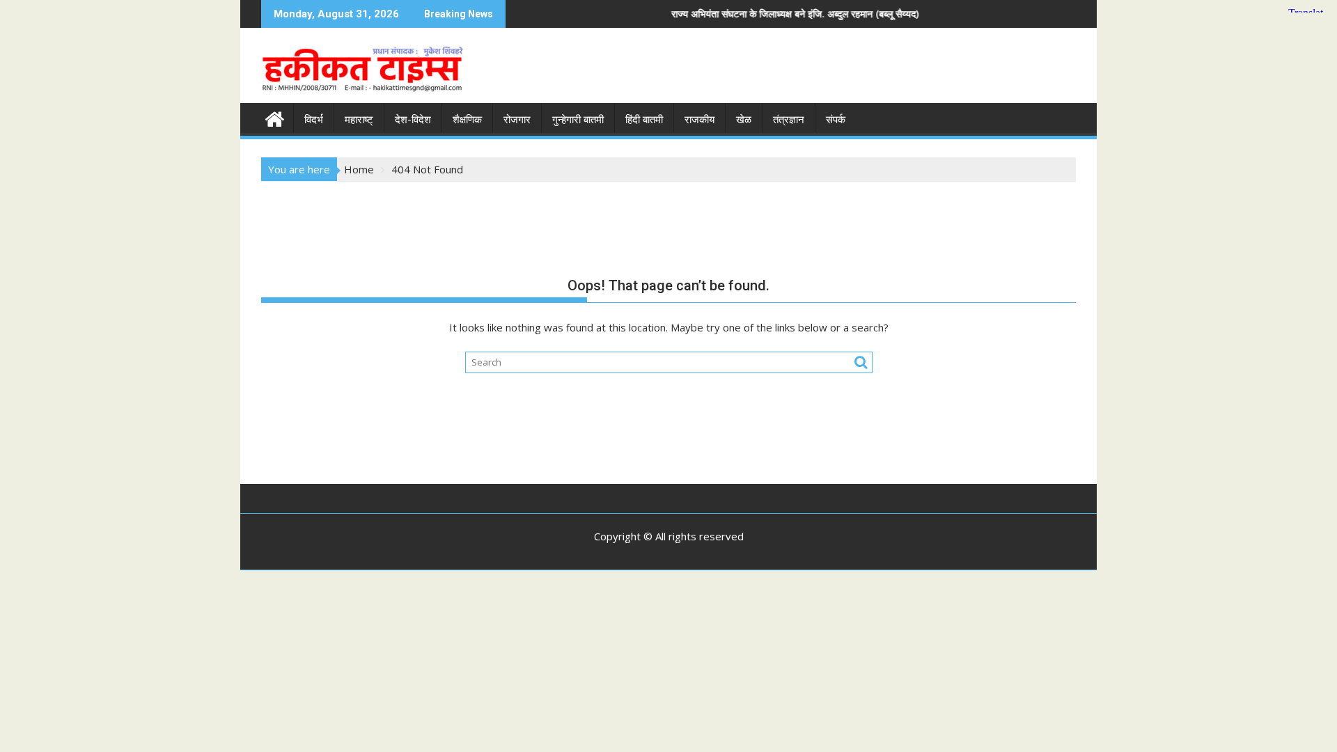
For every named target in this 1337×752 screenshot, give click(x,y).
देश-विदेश (413, 119)
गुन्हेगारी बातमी (578, 119)
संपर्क (835, 119)
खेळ (743, 119)
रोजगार (517, 119)
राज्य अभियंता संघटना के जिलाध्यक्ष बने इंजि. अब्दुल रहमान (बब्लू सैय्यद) (754, 13)
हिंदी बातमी (644, 119)
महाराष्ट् (359, 119)
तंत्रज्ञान (788, 119)
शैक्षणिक (467, 119)
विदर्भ (313, 119)
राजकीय (699, 119)
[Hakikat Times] (274, 117)
